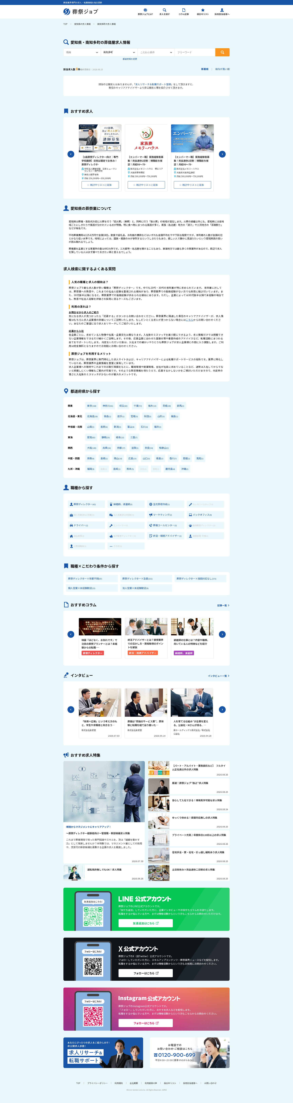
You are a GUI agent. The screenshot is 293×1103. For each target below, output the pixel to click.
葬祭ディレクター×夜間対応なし (196, 578)
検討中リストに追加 (101, 185)
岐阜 (120, 437)
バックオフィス (202, 514)
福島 (174, 416)
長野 (104, 426)
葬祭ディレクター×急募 (137, 578)
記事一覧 (222, 605)
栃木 (152, 405)
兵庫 (107, 447)
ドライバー (81, 525)
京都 (121, 447)
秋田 (147, 416)
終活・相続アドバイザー (167, 535)
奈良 (149, 447)
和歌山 (164, 447)
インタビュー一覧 (217, 675)
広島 (132, 458)
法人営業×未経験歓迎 (135, 588)
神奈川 (108, 405)
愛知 (91, 437)
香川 (173, 458)
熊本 (130, 469)
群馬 (180, 405)
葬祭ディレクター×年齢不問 (85, 578)
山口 (146, 458)
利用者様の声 (151, 1083)
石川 (144, 426)
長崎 (116, 469)
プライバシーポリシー (97, 1083)
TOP (65, 23)
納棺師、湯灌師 (122, 504)
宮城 (134, 416)
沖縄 (184, 469)
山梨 (90, 426)
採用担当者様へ (190, 1083)
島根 (104, 458)
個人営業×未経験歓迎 (81, 588)
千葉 (138, 405)
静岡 (106, 437)
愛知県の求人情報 (82, 23)
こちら (189, 319)
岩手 (120, 416)
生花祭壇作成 (161, 504)
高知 (199, 458)
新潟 (117, 426)
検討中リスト (170, 1083)
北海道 (92, 416)
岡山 (118, 458)
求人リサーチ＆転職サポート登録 (153, 84)
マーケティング (162, 514)
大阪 (91, 447)
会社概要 (134, 1083)
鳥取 (90, 458)
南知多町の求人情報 (106, 23)
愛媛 (186, 458)
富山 (130, 426)
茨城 (167, 405)
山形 (161, 416)
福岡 (90, 469)
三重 (134, 437)
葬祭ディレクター (85, 504)
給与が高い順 (222, 69)
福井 (157, 426)
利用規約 (119, 1083)
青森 (107, 416)
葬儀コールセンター (165, 525)
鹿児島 (170, 469)
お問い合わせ (210, 1083)
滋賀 (135, 447)
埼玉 (123, 405)
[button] (71, 154)
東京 (91, 405)
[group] (100, 638)
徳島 (159, 458)
